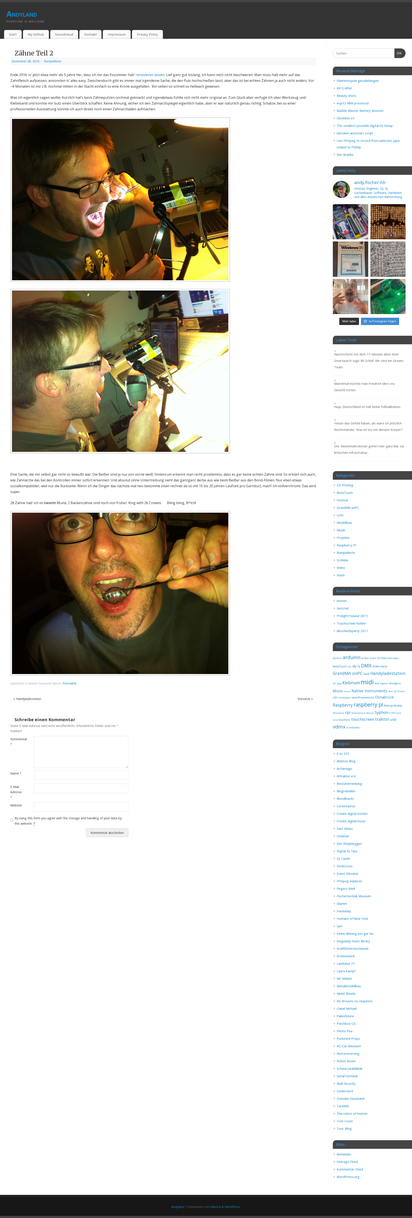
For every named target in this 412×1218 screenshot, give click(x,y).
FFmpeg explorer (349, 881)
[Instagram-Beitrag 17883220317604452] (350, 259)
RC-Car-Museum (349, 1046)
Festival (342, 500)
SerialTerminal (347, 1076)
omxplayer (344, 697)
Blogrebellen (346, 791)
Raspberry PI (346, 545)
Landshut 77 (346, 963)
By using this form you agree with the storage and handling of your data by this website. (68, 820)
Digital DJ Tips (347, 851)
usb (393, 719)
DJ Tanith (343, 858)
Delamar (343, 836)
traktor (382, 719)
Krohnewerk (346, 956)
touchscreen (362, 719)
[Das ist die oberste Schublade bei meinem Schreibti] (350, 222)
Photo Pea (344, 1031)
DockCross (345, 866)
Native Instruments (369, 690)
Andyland (21, 14)
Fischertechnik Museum (354, 896)
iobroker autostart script (355, 133)
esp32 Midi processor (353, 103)
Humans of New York (352, 918)
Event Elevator (348, 873)
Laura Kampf (346, 971)
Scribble (342, 560)
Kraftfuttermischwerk (352, 948)
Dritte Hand (379, 666)
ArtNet (365, 658)
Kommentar (16, 741)
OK (398, 53)
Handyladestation (27, 699)
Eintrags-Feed (347, 1162)
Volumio (354, 727)
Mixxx (338, 690)
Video (341, 567)
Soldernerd (345, 1091)
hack (366, 674)
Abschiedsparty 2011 (352, 631)
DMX (366, 665)
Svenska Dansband (350, 1098)
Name (15, 773)
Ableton (337, 658)
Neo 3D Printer (396, 691)
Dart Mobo (345, 828)
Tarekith (343, 1106)
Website (16, 805)
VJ (347, 727)
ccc (349, 666)
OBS (335, 697)
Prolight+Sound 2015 (352, 616)
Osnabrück (384, 697)
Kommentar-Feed (350, 1169)
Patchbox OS (346, 1023)
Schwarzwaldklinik (349, 1068)
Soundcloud (64, 34)
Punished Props (348, 1038)
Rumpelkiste (52, 61)
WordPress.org (348, 1177)
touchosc (344, 720)
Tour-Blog (344, 1128)
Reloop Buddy (393, 705)
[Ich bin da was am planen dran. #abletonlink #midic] (388, 296)
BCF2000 (382, 658)
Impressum (117, 34)
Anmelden (344, 1154)
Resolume (338, 713)
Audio (373, 658)
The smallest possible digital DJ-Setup (365, 125)
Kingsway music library (353, 941)
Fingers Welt (346, 888)
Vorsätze (305, 699)
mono (347, 691)
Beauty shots (346, 95)
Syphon (381, 712)
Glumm (342, 903)
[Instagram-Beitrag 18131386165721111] (388, 222)
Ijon (339, 926)
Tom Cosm (345, 1121)
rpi (347, 712)
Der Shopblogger (349, 843)
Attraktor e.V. (346, 776)
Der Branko (345, 154)
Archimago (344, 768)
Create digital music (351, 821)
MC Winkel (344, 978)
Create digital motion (352, 813)
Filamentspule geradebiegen (358, 80)
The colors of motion (352, 1113)
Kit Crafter (344, 88)
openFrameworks (362, 697)
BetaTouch (345, 492)
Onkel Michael (347, 1008)
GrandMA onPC (348, 507)
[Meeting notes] (388, 259)
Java (339, 683)
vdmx (339, 726)
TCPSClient (395, 713)
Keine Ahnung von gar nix (355, 933)
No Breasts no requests (355, 1001)
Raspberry (343, 705)
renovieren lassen (150, 74)
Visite (341, 575)
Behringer (393, 658)
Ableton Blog (346, 761)
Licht (340, 515)
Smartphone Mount (362, 713)
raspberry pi (368, 704)
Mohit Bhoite (346, 993)
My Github (36, 34)
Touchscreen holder (351, 623)
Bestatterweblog (349, 783)
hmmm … (343, 601)
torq (335, 719)
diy (354, 666)
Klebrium (351, 683)
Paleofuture (345, 1016)
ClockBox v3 (345, 118)
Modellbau (344, 522)
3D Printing (345, 485)
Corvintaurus (346, 806)
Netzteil (342, 608)
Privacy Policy (147, 34)
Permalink (69, 683)
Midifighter (395, 683)
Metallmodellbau (349, 986)
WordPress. (233, 1207)
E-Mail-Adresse (16, 792)
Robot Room (346, 1061)
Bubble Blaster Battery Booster (360, 110)
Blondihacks (345, 798)
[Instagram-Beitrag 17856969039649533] (350, 296)
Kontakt (90, 34)
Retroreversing (348, 1053)
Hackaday (344, 911)
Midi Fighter (381, 683)
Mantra (215, 1207)
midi (367, 682)
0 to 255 (343, 753)
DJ (358, 666)
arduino (351, 657)
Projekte (343, 537)
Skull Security (346, 1083)
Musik (341, 530)
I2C (334, 683)
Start (13, 34)
